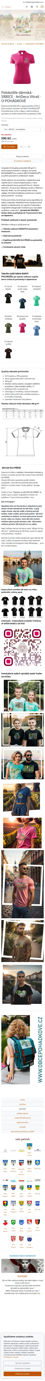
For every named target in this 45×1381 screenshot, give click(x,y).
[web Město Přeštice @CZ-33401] (29, 1162)
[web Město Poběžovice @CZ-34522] (13, 1203)
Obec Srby (37, 1209)
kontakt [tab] (22, 1127)
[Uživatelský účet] (26, 6)
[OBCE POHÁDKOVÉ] (6, 7)
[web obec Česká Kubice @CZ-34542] (5, 1203)
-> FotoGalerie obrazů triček (13, 247)
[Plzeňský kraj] (37, 1180)
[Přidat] (29, 146)
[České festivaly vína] (13, 1150)
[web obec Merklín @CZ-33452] (5, 1222)
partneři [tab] (22, 1109)
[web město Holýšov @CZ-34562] (13, 1187)
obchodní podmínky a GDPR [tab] (22, 1131)
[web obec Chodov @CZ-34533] (13, 1222)
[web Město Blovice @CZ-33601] (5, 1162)
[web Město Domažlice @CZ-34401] (13, 1162)
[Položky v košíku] (31, 6)
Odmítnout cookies (22, 1368)
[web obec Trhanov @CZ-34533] (37, 1221)
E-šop (19, 44)
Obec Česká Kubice (5, 1212)
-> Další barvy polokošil (11, 236)
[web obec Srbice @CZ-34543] (29, 1203)
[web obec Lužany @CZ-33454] (21, 1238)
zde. (39, 1293)
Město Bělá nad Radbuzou (21, 1171)
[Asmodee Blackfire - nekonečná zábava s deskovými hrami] (5, 1180)
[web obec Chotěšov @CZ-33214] (29, 1187)
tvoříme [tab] (22, 1104)
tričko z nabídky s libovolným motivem (26, 472)
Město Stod (37, 1168)
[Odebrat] (21, 146)
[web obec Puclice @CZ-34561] (21, 1222)
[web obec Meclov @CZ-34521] (21, 1187)
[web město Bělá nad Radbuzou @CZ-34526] (21, 1163)
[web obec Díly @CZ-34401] (37, 1187)
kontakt (22, 1276)
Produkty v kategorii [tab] (22, 161)
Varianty (4, 125)
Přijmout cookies (22, 1374)
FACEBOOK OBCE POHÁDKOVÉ (23, 1256)
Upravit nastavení (22, 1363)
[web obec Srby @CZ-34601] (37, 1203)
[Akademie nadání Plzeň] (21, 1151)
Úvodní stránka (7, 44)
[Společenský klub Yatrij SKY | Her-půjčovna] (22, 1266)
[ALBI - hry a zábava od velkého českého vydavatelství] (13, 1181)
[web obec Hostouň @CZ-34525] (5, 1187)
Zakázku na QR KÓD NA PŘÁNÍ (25, 492)
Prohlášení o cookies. (11, 1357)
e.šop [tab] (22, 1100)
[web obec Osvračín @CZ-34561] (29, 1222)
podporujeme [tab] (22, 1113)
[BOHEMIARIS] (5, 1151)
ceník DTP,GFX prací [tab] (23, 1118)
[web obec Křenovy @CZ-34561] (21, 1203)
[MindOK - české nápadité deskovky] (21, 1181)
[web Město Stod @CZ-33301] (37, 1162)
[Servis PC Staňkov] (37, 1150)
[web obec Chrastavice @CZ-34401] (29, 1238)
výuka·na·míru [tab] (22, 1122)
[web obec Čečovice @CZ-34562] (13, 1238)
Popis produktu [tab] (22, 156)
